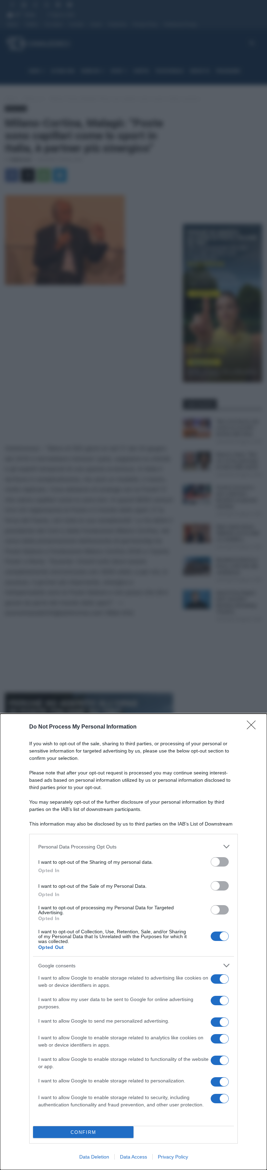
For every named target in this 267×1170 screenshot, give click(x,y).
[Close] (253, 727)
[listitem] (133, 846)
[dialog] (133, 942)
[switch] (220, 862)
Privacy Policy (173, 1157)
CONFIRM (83, 1132)
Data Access (133, 1157)
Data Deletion (94, 1157)
